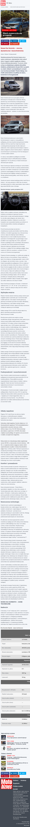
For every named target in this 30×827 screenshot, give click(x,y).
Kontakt (15, 789)
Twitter (23, 40)
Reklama (15, 780)
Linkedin (15, 40)
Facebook (6, 40)
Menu (10, 3)
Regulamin (16, 783)
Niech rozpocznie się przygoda (17, 7)
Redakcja (23, 780)
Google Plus (15, 43)
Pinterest (6, 43)
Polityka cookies (18, 786)
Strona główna (4, 7)
